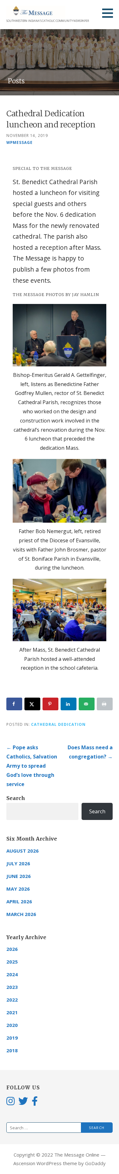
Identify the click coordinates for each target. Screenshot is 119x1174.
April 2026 (19, 901)
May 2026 (18, 889)
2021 (12, 1012)
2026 (12, 949)
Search (15, 798)
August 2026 (22, 851)
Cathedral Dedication (58, 724)
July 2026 (18, 863)
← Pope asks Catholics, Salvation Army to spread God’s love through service (31, 765)
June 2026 (18, 876)
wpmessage (19, 142)
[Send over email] (87, 704)
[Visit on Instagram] (10, 1100)
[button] (110, 13)
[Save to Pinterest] (50, 704)
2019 (12, 1038)
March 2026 (21, 914)
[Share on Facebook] (14, 704)
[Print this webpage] (105, 704)
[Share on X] (32, 704)
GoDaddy (95, 1163)
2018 (12, 1050)
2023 (12, 987)
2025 (12, 961)
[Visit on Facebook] (35, 1100)
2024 (12, 974)
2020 (12, 1025)
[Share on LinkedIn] (68, 704)
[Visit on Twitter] (23, 1100)
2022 (12, 1000)
